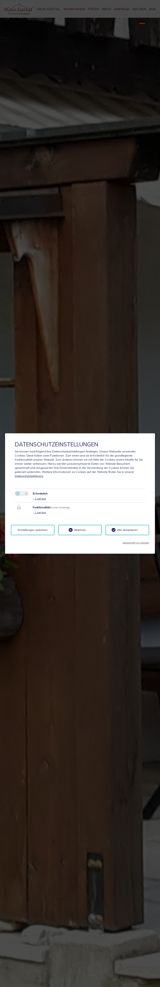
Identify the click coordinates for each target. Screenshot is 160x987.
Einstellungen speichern (33, 530)
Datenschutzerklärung (29, 476)
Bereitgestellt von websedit (136, 542)
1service (39, 498)
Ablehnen (80, 530)
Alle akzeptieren (127, 530)
